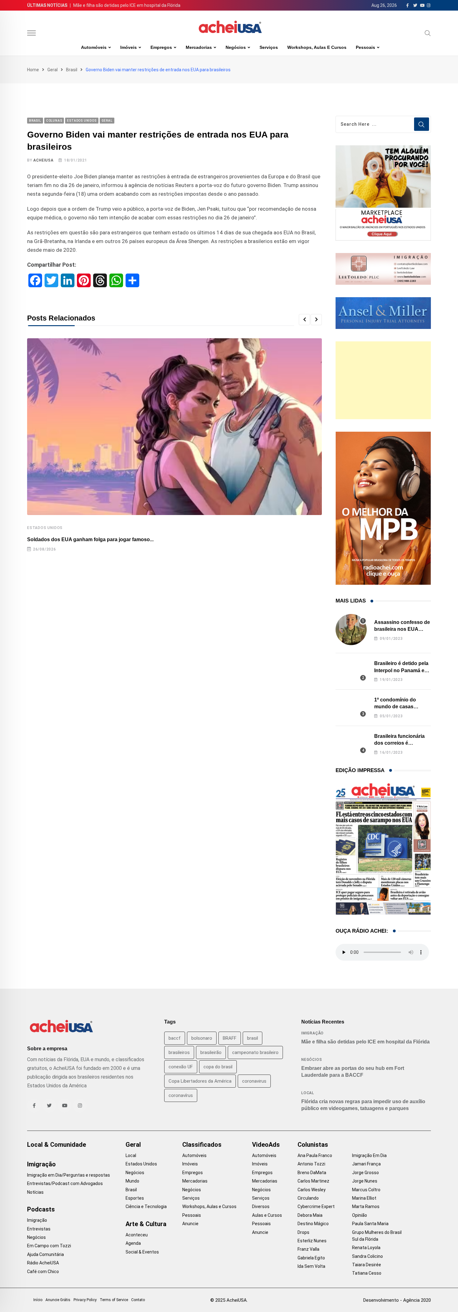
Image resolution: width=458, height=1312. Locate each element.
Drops (303, 1232)
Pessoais (365, 47)
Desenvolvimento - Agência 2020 (397, 1300)
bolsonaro (201, 1038)
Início (37, 1300)
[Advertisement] (383, 380)
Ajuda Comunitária (45, 1254)
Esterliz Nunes (312, 1240)
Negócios (236, 47)
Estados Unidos (45, 528)
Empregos (161, 47)
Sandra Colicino (367, 1256)
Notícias (35, 1192)
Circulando (308, 1198)
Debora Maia (310, 1215)
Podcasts (41, 1209)
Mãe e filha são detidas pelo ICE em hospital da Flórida (126, 5)
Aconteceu (137, 1234)
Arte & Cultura (146, 1224)
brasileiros (179, 1052)
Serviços (269, 47)
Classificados (202, 1144)
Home (33, 69)
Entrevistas (38, 1228)
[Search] (428, 33)
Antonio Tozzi (311, 1163)
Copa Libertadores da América (200, 1081)
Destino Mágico (313, 1223)
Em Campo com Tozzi (49, 1245)
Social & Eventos (142, 1251)
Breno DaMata (312, 1172)
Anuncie (190, 1223)
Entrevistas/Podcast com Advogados (65, 1183)
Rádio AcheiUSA (43, 1262)
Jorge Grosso (365, 1172)
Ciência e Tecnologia (146, 1206)
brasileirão (211, 1052)
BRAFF (229, 1038)
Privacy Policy (85, 1300)
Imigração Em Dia (369, 1155)
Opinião (359, 1215)
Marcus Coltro (366, 1189)
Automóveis (94, 47)
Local (307, 1093)
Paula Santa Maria (370, 1223)
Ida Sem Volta (311, 1266)
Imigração (312, 1033)
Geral (52, 69)
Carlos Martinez (313, 1180)
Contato (138, 1300)
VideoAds (266, 1144)
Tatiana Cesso (366, 1273)
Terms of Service (114, 1300)
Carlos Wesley (312, 1189)
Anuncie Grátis (57, 1300)
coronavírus (181, 1095)
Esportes (135, 1198)
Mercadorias (199, 47)
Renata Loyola (366, 1247)
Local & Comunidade (56, 1144)
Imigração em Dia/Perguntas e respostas (68, 1175)
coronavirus (254, 1081)
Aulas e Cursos (267, 1215)
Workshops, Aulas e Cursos (316, 47)
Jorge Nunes (364, 1180)
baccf (175, 1038)
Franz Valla (308, 1249)
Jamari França (366, 1163)
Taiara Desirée (366, 1264)
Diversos (261, 1206)
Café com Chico (43, 1271)
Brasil (71, 69)
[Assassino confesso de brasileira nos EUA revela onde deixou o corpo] (351, 629)
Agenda (133, 1243)
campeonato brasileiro (255, 1052)
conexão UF (181, 1067)
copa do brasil (217, 1067)
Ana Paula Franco (315, 1155)
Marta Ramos (365, 1206)
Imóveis (128, 47)
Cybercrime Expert (316, 1206)
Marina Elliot (364, 1198)
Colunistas (313, 1144)
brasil (252, 1038)
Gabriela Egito (311, 1257)
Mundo (132, 1180)
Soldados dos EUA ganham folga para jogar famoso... (90, 539)
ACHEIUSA (43, 160)
